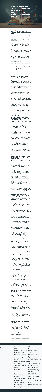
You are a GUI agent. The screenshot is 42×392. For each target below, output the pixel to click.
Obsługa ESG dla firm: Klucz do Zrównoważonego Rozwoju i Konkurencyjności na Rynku (35, 378)
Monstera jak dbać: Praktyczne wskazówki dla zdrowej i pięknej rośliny (34, 350)
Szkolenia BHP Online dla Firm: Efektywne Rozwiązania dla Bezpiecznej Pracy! (34, 374)
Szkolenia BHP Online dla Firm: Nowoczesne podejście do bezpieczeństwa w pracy (34, 372)
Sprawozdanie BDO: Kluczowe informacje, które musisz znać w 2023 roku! (34, 385)
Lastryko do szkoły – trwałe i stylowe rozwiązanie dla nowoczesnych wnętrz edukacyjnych (20, 380)
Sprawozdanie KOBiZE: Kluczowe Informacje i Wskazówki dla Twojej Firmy (34, 382)
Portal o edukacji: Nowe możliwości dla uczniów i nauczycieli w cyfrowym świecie (19, 374)
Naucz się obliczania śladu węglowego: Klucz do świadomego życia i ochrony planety (33, 386)
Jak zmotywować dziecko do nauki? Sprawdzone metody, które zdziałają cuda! (34, 349)
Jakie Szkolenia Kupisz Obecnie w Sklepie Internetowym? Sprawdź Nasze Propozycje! (34, 366)
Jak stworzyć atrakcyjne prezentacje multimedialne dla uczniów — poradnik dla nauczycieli (20, 378)
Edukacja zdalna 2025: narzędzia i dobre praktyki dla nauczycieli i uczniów (20, 376)
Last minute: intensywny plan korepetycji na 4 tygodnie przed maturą (20, 371)
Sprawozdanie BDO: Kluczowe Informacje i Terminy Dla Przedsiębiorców (34, 383)
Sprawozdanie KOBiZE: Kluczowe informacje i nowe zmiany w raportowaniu (34, 380)
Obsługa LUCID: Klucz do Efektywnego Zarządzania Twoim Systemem (34, 376)
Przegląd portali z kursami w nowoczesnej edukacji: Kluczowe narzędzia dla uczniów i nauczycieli (34, 362)
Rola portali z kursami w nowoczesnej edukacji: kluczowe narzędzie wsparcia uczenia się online (34, 359)
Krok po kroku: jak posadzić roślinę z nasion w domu (20, 373)
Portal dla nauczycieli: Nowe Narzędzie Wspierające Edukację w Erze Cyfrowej (20, 377)
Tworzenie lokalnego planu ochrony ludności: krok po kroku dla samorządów (20, 348)
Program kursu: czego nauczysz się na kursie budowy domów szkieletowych (20, 355)
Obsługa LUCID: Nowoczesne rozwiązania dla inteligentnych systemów (33, 375)
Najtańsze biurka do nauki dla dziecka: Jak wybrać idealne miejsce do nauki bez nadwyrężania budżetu (20, 356)
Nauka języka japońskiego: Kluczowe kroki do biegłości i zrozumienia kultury (20, 359)
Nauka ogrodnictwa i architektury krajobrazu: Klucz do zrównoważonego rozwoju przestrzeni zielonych (20, 364)
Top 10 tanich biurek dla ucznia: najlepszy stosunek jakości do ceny (20, 357)
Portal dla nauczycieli (14, 30)
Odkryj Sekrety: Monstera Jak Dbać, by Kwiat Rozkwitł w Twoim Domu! (34, 352)
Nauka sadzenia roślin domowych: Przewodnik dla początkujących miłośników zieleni (19, 372)
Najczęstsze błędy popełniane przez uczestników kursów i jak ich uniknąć (20, 353)
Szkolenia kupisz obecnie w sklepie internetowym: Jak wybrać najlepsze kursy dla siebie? (34, 363)
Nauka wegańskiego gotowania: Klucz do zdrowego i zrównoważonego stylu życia (20, 385)
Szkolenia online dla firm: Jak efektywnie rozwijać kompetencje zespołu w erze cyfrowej (33, 370)
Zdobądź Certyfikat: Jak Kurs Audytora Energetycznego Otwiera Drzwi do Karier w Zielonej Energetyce (34, 358)
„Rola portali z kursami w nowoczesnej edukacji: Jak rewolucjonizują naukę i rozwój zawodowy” (34, 369)
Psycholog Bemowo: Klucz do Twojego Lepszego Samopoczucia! (33, 355)
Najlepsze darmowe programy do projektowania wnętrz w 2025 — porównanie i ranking (20, 363)
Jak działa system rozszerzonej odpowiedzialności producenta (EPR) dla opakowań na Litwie (19, 352)
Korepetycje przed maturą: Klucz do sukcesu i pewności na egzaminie (20, 370)
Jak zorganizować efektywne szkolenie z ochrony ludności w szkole (21, 349)
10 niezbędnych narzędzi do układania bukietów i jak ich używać (20, 368)
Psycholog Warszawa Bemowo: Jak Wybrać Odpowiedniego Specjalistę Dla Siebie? (34, 353)
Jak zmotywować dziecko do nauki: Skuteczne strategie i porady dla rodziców (34, 348)
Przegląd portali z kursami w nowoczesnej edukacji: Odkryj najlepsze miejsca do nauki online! (34, 367)
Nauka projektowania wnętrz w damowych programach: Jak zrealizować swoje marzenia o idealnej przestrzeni (21, 361)
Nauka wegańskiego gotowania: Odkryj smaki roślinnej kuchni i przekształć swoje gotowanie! (20, 387)
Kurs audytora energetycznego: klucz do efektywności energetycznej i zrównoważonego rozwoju (34, 357)
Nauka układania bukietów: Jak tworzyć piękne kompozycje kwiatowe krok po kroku (20, 367)
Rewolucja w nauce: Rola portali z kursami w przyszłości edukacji (34, 361)
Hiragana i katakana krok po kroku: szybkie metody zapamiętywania (20, 360)
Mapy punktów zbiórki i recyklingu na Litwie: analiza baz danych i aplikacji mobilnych (20, 350)
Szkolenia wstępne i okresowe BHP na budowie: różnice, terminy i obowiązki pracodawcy (20, 384)
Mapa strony (2, 347)
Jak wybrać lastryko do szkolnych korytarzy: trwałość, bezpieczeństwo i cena (20, 381)
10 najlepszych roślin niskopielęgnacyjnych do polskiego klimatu (20, 365)
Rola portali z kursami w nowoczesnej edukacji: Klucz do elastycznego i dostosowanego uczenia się (34, 365)
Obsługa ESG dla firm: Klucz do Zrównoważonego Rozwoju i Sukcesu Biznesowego (35, 379)
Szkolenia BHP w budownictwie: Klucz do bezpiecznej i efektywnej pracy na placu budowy (20, 382)
